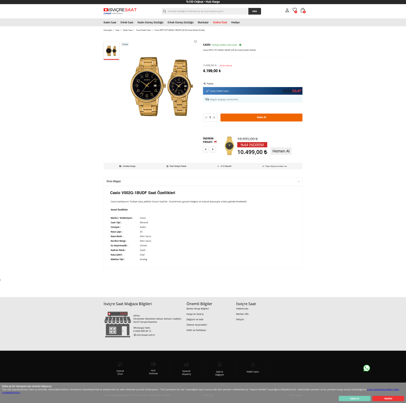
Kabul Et (354, 398)
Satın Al (261, 117)
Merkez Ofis (242, 313)
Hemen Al (277, 151)
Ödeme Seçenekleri (197, 324)
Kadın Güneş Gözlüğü (150, 22)
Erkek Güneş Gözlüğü (180, 22)
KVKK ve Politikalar (196, 330)
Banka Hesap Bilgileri (198, 308)
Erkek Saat (127, 22)
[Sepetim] (303, 11)
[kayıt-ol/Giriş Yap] (287, 11)
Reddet (388, 398)
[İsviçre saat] (120, 11)
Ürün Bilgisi (114, 181)
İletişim (240, 319)
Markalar (203, 22)
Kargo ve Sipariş (195, 313)
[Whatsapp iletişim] (365, 366)
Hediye (235, 22)
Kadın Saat (110, 22)
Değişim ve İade (195, 319)
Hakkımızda (242, 308)
